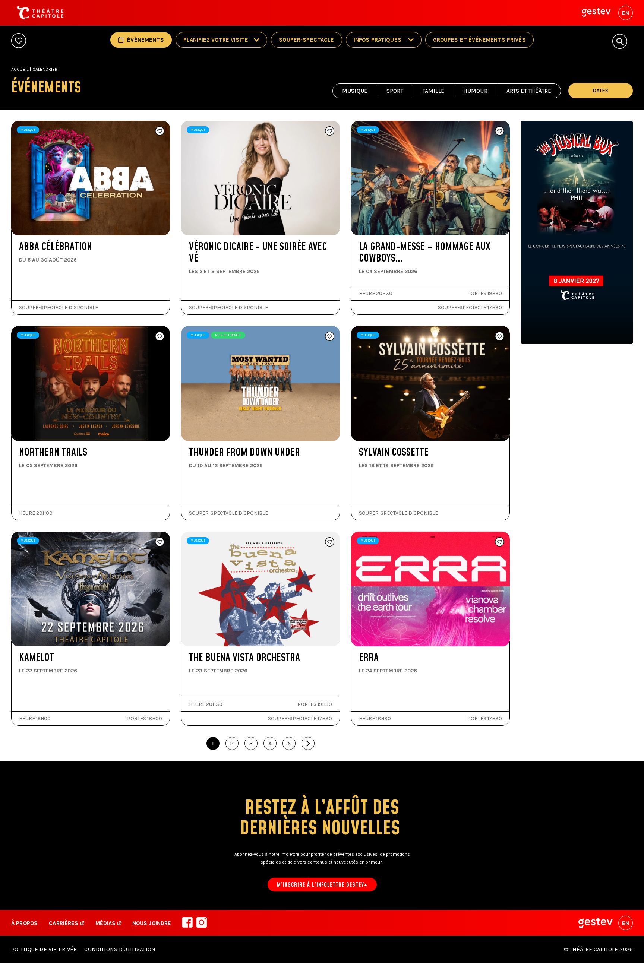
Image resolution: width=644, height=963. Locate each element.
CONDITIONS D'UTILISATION (119, 949)
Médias (106, 923)
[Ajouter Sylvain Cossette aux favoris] (499, 337)
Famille (433, 91)
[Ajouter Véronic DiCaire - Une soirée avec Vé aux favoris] (329, 131)
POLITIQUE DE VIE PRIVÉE (44, 949)
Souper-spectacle (306, 40)
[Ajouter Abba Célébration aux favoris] (159, 131)
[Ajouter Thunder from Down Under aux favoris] (329, 337)
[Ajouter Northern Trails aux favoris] (159, 337)
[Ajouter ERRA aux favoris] (499, 542)
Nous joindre (151, 923)
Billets (45, 218)
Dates (601, 90)
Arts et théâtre (528, 91)
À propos (24, 923)
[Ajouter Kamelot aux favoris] (159, 542)
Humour (475, 91)
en (625, 13)
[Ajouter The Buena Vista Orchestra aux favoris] (329, 542)
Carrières (63, 923)
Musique (354, 91)
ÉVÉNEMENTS (145, 40)
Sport (394, 91)
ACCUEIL (19, 69)
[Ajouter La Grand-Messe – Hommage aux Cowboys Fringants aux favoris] (499, 131)
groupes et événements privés (479, 40)
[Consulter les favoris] (18, 41)
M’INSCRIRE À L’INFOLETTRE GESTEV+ (322, 885)
